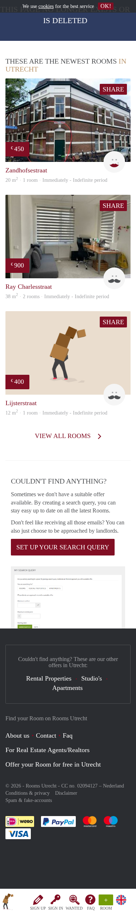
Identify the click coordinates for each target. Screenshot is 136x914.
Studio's (91, 678)
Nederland (113, 786)
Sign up (38, 908)
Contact (46, 735)
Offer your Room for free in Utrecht (53, 764)
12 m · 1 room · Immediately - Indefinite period (56, 413)
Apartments (67, 687)
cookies (46, 6)
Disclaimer (66, 793)
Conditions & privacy (27, 793)
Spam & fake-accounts (28, 800)
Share (113, 89)
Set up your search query (62, 547)
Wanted (74, 908)
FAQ (91, 908)
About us (17, 735)
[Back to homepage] (8, 902)
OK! (105, 6)
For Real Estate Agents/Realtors (47, 750)
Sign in (55, 908)
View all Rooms (63, 435)
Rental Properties (48, 678)
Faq (68, 735)
